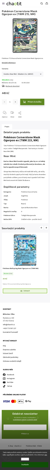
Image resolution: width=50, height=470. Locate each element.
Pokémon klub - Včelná (34, 446)
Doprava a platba (9, 349)
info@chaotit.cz (9, 324)
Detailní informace (9, 63)
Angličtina (24, 196)
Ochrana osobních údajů (12, 361)
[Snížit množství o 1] (4, 101)
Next (46, 228)
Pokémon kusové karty (29, 192)
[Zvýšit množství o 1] (15, 101)
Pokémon (24, 200)
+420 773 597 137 (9, 328)
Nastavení (25, 459)
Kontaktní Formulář (10, 332)
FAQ (4, 346)
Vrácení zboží (8, 353)
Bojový (23, 204)
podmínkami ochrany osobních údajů (25, 420)
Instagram (11, 378)
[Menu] (3, 3)
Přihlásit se (25, 434)
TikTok (9, 386)
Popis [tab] (7, 126)
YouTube (10, 382)
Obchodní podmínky (10, 357)
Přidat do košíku (34, 102)
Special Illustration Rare (29, 207)
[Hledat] (41, 3)
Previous (42, 228)
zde (46, 455)
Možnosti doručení (13, 86)
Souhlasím (25, 464)
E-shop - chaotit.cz (14, 446)
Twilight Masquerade (28, 215)
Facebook (10, 375)
